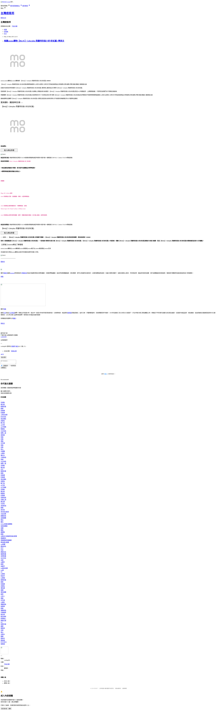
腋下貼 (3, 422)
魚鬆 (2, 276)
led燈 (2, 570)
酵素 (2, 507)
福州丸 (3, 455)
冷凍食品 (3, 457)
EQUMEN (4, 642)
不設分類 (14, 26)
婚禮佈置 (3, 554)
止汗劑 (3, 425)
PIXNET (96, 688)
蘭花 (2, 522)
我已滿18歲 (4, 708)
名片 (5, 33)
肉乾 (2, 447)
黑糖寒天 (3, 538)
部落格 (6, 31)
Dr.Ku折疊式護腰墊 (6, 524)
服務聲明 (124, 688)
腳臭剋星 (3, 406)
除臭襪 (3, 410)
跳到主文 (3, 18)
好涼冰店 (3, 416)
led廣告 (3, 573)
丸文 (4, 313)
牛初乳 (3, 503)
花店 (2, 550)
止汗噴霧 (3, 427)
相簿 (5, 29)
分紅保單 (3, 513)
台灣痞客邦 (7, 13)
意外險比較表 (5, 511)
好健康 (3, 495)
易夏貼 (3, 420)
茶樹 (2, 630)
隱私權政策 (118, 688)
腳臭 (2, 408)
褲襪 (2, 590)
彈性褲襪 (3, 592)
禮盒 (14, 318)
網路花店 (3, 552)
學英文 (3, 323)
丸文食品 (12, 313)
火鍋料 (3, 453)
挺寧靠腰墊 (4, 526)
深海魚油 (3, 505)
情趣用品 (3, 604)
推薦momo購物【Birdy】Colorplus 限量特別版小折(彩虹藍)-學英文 (34, 41)
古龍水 (3, 634)
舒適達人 (3, 618)
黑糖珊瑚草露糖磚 (6, 540)
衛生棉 (3, 614)
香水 (2, 632)
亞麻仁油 (3, 499)
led (1, 572)
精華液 (3, 628)
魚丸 (2, 449)
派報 (2, 560)
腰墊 (2, 530)
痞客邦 (13, 346)
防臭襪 (3, 412)
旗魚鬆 (69, 313)
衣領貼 (3, 402)
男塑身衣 (24, 273)
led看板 (3, 578)
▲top (2, 354)
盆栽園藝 (3, 518)
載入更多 (3, 357)
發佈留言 (3, 367)
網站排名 (3, 546)
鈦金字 (3, 576)
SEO (2, 548)
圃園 (2, 636)
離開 (10, 708)
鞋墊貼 (3, 429)
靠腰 (2, 528)
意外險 (3, 509)
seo (1, 622)
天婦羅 (3, 451)
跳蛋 (2, 608)
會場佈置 (3, 556)
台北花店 (3, 558)
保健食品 (3, 497)
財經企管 (14, 351)
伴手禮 (3, 443)
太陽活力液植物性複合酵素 (9, 536)
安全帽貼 (3, 418)
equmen (12, 273)
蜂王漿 (3, 501)
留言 (17, 346)
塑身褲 (3, 640)
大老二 (3, 596)
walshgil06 (4, 336)
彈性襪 (3, 588)
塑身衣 (3, 261)
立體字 (3, 562)
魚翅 (2, 459)
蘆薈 (2, 626)
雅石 (2, 520)
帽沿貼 (3, 404)
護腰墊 (3, 532)
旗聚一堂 (3, 433)
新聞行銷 (3, 624)
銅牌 (2, 564)
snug (2, 469)
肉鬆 (2, 439)
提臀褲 (3, 644)
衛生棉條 (3, 616)
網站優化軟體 (5, 542)
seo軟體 (3, 544)
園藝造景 (3, 516)
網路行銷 (3, 620)
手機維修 (3, 612)
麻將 (2, 594)
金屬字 (3, 566)
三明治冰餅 (4, 414)
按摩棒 (3, 606)
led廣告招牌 (4, 568)
